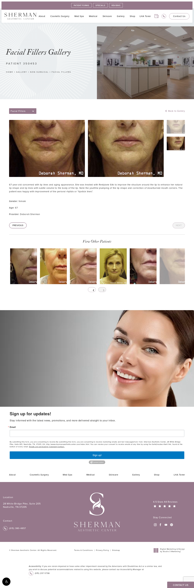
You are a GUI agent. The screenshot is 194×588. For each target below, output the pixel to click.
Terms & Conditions (83, 550)
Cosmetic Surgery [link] (59, 16)
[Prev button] (92, 289)
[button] (6, 582)
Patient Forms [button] (81, 5)
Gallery (21, 72)
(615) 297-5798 (42, 573)
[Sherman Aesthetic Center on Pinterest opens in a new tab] (171, 524)
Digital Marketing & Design (172, 550)
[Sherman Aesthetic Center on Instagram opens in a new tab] (155, 524)
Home (9, 72)
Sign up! (97, 455)
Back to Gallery (176, 111)
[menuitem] (42, 16)
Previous (17, 225)
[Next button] (102, 289)
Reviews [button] (116, 5)
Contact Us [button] (180, 585)
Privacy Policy (102, 550)
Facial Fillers (61, 72)
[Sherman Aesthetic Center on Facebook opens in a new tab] (160, 524)
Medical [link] (93, 16)
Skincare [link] (107, 16)
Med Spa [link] (79, 16)
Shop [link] (132, 16)
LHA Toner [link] (145, 16)
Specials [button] (100, 5)
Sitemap (116, 550)
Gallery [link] (121, 16)
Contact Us (179, 16)
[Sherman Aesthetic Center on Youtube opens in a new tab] (166, 524)
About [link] (42, 16)
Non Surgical (39, 72)
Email (13, 427)
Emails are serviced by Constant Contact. (47, 446)
